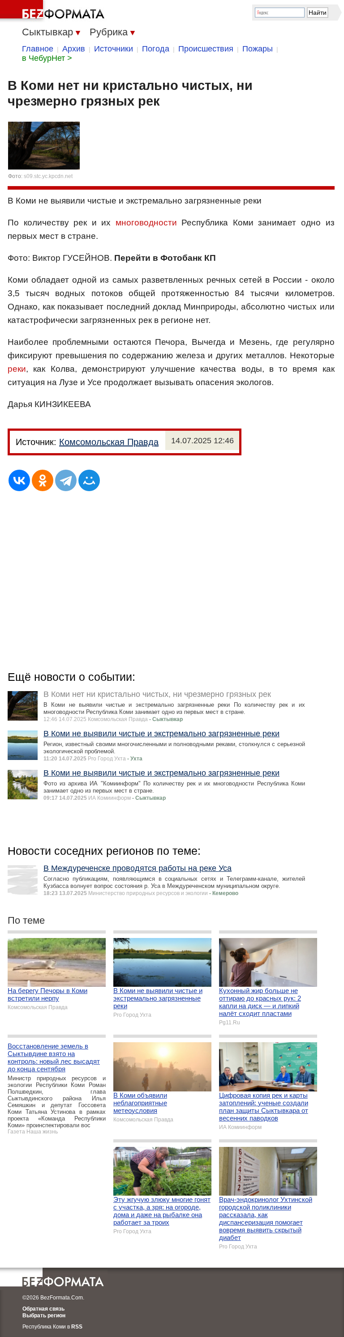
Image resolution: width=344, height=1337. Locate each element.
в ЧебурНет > (47, 58)
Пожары (257, 48)
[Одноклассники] (42, 480)
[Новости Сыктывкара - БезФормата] (54, 11)
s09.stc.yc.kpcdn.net (48, 176)
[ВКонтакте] (19, 480)
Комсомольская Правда (109, 442)
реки (17, 369)
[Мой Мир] (89, 480)
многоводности (146, 222)
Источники (113, 48)
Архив (73, 48)
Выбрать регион (43, 1315)
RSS (76, 1327)
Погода (155, 48)
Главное (37, 48)
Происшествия (205, 48)
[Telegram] (66, 480)
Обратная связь (43, 1309)
